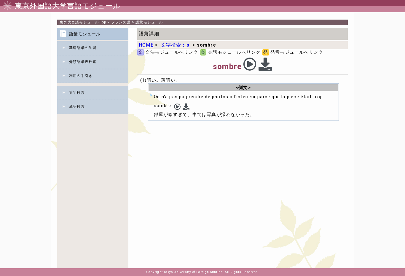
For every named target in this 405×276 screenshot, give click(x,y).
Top (83, 22)
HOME (146, 45)
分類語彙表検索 (82, 62)
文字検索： (175, 45)
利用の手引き (81, 76)
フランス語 (121, 22)
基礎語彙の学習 (82, 48)
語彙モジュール (149, 22)
